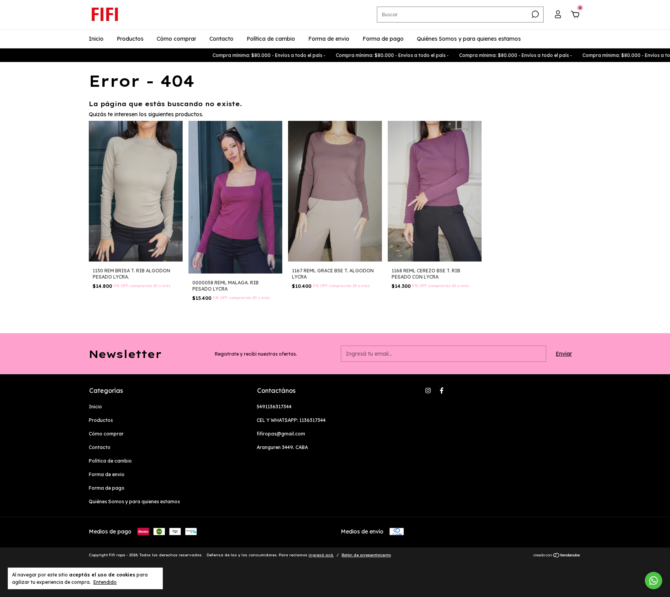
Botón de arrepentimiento (366, 554)
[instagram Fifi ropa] (428, 390)
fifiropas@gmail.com (281, 434)
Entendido (105, 582)
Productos (130, 38)
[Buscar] (534, 14)
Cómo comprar (176, 38)
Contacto (221, 38)
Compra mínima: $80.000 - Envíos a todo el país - (246, 55)
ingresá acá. (321, 554)
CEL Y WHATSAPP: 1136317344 (291, 420)
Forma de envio (328, 38)
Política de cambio (271, 38)
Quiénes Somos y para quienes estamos (469, 38)
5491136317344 (274, 406)
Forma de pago (383, 38)
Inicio (96, 38)
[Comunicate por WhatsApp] (653, 580)
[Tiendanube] (557, 555)
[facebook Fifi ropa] (442, 390)
